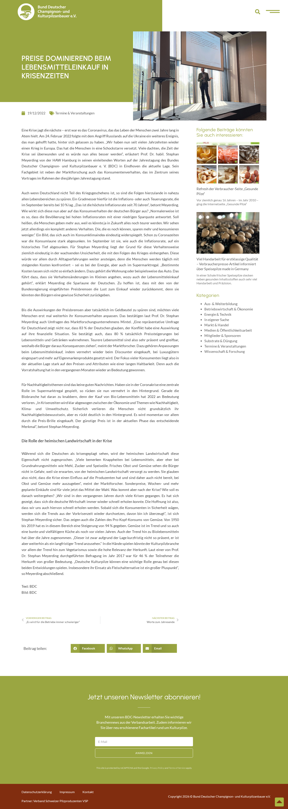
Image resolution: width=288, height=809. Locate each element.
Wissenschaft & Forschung (224, 351)
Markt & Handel (216, 325)
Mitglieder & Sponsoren (222, 335)
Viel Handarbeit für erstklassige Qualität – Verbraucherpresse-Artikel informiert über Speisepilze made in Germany (227, 264)
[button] (257, 11)
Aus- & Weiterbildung (220, 304)
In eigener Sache (216, 319)
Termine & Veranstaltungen (74, 113)
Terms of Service (177, 767)
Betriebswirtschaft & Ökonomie (228, 309)
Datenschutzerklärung (37, 792)
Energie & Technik (217, 314)
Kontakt (88, 792)
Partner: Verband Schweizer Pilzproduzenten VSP (55, 801)
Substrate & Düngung (220, 341)
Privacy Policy (157, 767)
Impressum (67, 792)
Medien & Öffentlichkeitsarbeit (228, 330)
